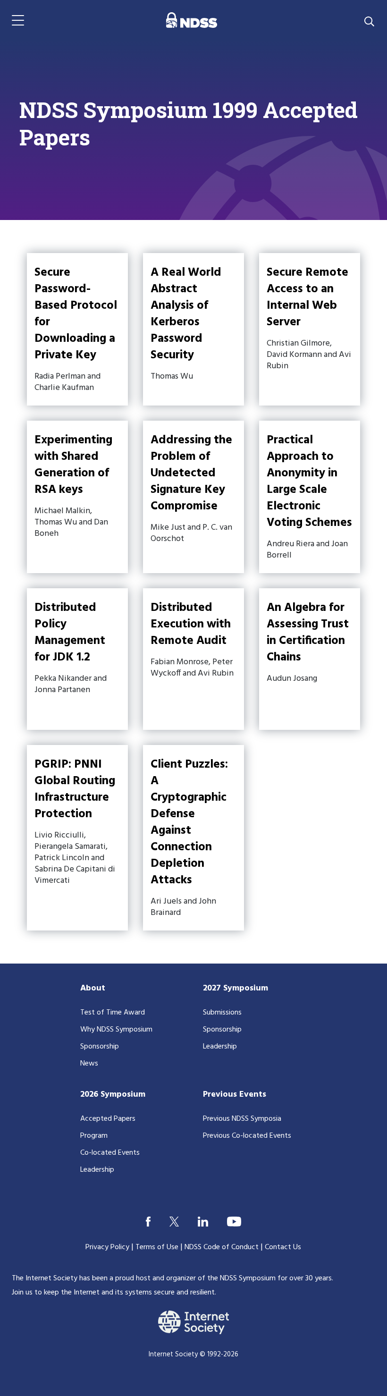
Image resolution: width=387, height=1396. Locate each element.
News (89, 1064)
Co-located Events (110, 1153)
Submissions (222, 1013)
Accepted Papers (107, 1119)
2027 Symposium (235, 988)
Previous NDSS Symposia (242, 1119)
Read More (193, 329)
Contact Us (283, 1247)
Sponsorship (99, 1047)
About (92, 988)
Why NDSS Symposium (116, 1030)
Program (94, 1136)
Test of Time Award (112, 1013)
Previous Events (234, 1094)
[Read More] (77, 329)
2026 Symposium (112, 1094)
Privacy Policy (107, 1247)
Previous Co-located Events (247, 1136)
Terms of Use (156, 1247)
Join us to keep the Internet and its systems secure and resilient (113, 1292)
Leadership (220, 1047)
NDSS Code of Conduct (222, 1247)
